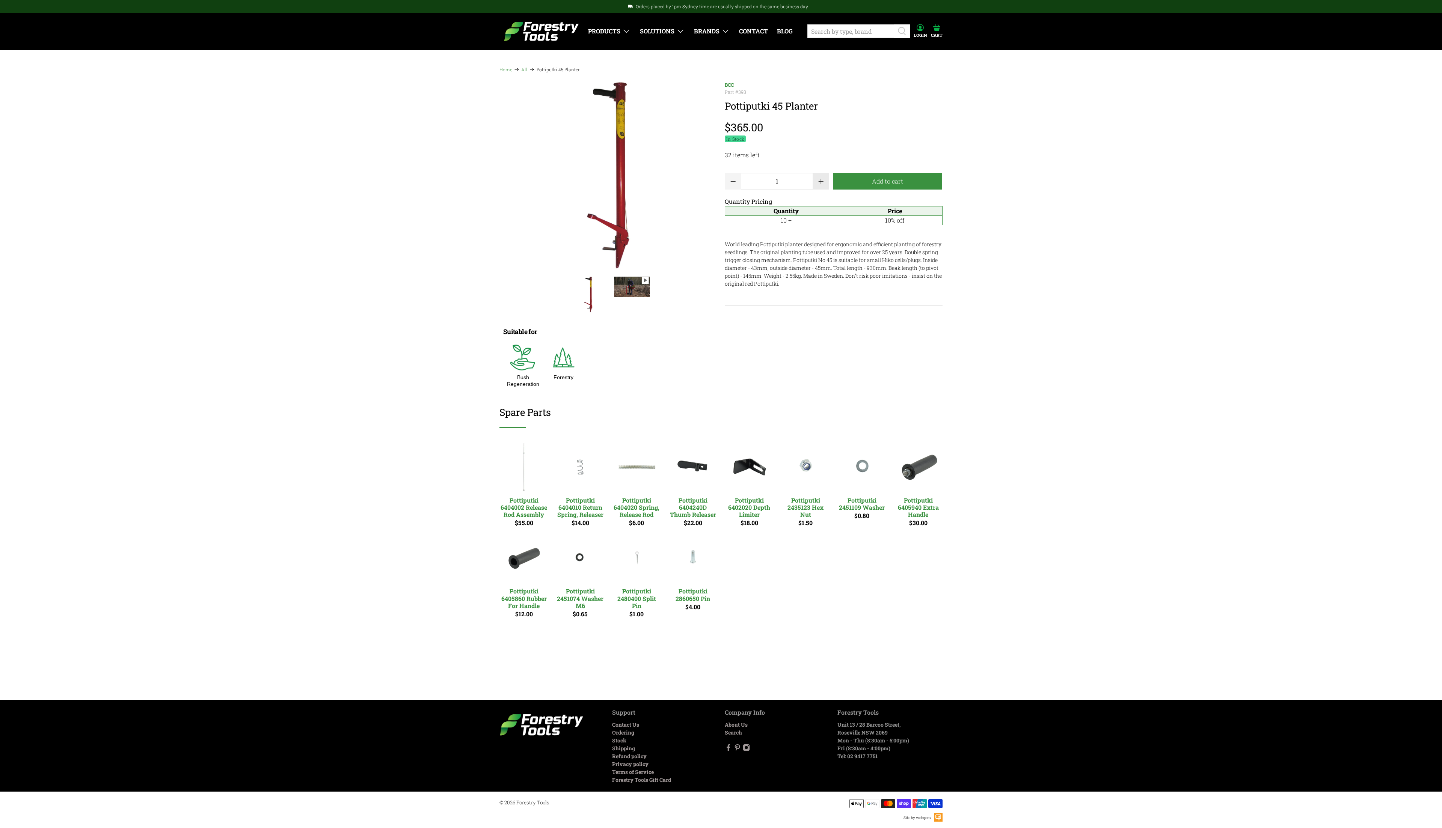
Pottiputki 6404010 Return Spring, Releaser (580, 507)
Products (604, 31)
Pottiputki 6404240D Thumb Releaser (693, 507)
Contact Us (625, 724)
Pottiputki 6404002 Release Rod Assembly (524, 507)
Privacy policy (630, 764)
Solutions (657, 31)
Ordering (623, 732)
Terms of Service (633, 771)
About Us (736, 724)
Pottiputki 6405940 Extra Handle (918, 507)
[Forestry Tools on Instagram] (746, 749)
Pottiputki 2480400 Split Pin (636, 598)
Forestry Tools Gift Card (641, 779)
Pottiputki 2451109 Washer (862, 503)
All (524, 69)
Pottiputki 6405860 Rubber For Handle (524, 598)
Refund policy (629, 756)
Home (505, 69)
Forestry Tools (532, 802)
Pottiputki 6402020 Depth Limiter (749, 507)
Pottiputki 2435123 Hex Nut (805, 507)
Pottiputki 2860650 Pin (693, 594)
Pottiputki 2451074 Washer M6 (580, 598)
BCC (729, 85)
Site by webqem (917, 817)
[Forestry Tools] (541, 31)
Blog (785, 31)
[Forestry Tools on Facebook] (728, 749)
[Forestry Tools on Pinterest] (737, 749)
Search (733, 732)
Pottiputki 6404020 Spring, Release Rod (636, 507)
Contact (753, 31)
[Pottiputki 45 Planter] (608, 175)
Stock (619, 740)
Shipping (623, 748)
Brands (706, 31)
